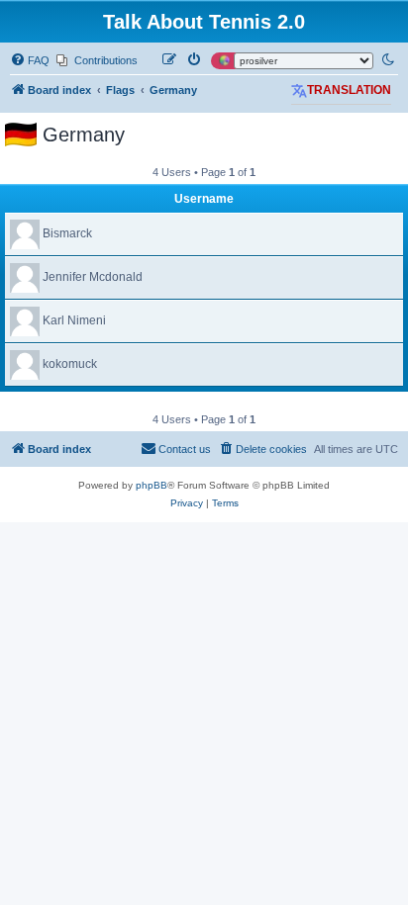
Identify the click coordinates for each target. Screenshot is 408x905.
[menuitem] (30, 60)
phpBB (151, 485)
